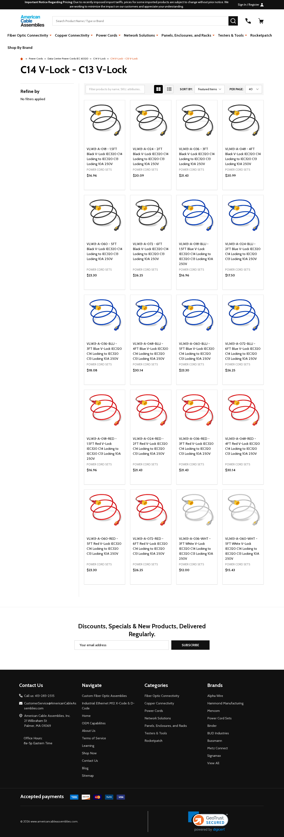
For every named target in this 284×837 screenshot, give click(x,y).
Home (86, 716)
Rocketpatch (261, 35)
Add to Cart (112, 190)
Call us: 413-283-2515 (39, 696)
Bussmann (214, 741)
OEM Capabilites (94, 723)
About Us (88, 731)
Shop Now (89, 753)
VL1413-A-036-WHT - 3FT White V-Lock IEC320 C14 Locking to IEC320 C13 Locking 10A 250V (196, 549)
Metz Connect (217, 748)
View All (213, 763)
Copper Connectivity (72, 35)
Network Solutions (139, 35)
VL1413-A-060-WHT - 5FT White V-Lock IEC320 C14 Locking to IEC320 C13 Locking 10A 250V (242, 549)
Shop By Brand (19, 47)
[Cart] (261, 21)
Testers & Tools (231, 35)
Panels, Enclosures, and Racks (186, 35)
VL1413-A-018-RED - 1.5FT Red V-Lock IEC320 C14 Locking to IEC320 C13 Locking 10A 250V (104, 449)
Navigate (92, 685)
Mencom (213, 711)
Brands (215, 685)
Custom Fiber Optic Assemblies (104, 696)
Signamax (214, 756)
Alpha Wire (215, 696)
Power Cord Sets (219, 718)
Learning (88, 746)
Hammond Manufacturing (225, 703)
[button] (208, 821)
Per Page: (236, 89)
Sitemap (88, 776)
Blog (85, 768)
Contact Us (90, 761)
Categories (156, 685)
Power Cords (106, 35)
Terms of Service (94, 738)
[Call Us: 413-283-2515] (248, 21)
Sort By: (186, 89)
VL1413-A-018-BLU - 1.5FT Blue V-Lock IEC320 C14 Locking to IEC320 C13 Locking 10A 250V (196, 254)
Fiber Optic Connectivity (27, 35)
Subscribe (190, 645)
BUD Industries (218, 733)
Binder (212, 726)
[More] (50, 35)
